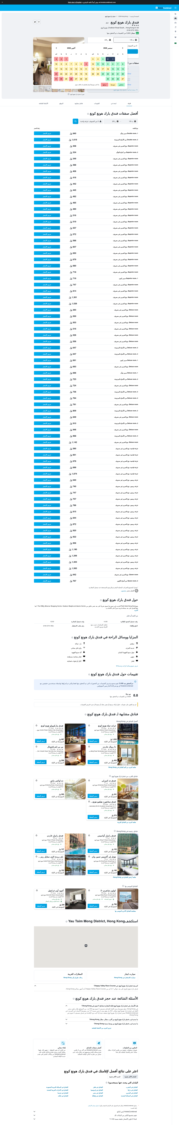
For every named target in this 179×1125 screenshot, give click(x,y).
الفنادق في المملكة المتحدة (129, 1096)
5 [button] (81, 64)
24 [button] (103, 74)
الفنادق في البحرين (132, 1093)
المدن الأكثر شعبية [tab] (114, 1077)
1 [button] (112, 59)
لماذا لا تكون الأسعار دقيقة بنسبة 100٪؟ (123, 1119)
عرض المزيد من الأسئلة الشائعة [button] (101, 1028)
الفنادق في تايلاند (63, 1096)
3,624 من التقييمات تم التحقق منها (119, 33)
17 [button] (103, 69)
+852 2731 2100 (133, 30)
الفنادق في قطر (98, 1087)
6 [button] (122, 64)
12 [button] (93, 64)
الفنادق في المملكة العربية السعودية (57, 1087)
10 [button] (103, 64)
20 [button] (123, 74)
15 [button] (113, 69)
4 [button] (97, 59)
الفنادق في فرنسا (63, 1093)
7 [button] (117, 64)
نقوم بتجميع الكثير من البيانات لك (125, 1115)
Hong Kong (124, 16)
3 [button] (102, 59)
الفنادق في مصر (98, 1093)
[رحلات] (175, 37)
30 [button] (108, 79)
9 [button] (107, 64)
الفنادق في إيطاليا (97, 1096)
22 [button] (113, 74)
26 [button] (93, 74)
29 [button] (113, 79)
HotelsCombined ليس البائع (127, 1111)
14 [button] (118, 69)
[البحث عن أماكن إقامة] (175, 18)
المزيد (136, 610)
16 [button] (108, 69)
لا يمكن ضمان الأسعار (93, 1105)
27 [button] (123, 79)
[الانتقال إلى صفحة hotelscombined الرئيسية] (163, 8)
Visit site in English (75, 2)
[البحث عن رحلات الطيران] (175, 14)
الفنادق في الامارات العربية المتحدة (57, 1090)
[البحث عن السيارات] (175, 23)
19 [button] (93, 69)
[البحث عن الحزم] (175, 27)
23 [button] (108, 74)
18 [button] (98, 69)
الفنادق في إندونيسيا (97, 1090)
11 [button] (98, 64)
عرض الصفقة (93, 741)
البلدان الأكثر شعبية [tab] (130, 1077)
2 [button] (107, 59)
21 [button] (118, 74)
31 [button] (56, 79)
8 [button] (112, 64)
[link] (122, 767)
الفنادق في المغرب (132, 1087)
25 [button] (98, 74)
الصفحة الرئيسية (134, 16)
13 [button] (123, 69)
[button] (2, 2)
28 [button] (118, 79)
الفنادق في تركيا (133, 1090)
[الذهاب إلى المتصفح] (175, 31)
